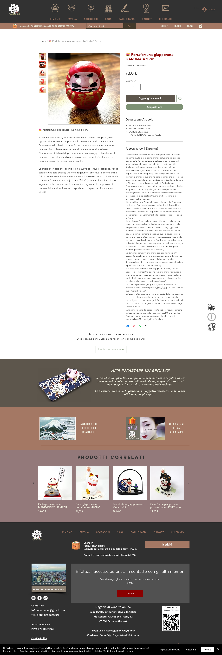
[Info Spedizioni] (211, 307)
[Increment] (138, 87)
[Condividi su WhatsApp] (140, 326)
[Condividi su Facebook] (128, 326)
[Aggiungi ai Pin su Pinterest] (134, 326)
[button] (190, 26)
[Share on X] (146, 326)
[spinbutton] (133, 87)
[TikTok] (45, 598)
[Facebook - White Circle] (39, 598)
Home (42, 40)
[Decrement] (128, 87)
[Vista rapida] (55, 483)
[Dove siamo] (211, 327)
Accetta (207, 649)
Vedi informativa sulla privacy (118, 651)
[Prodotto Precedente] (33, 483)
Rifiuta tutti (190, 649)
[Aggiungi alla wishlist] (179, 98)
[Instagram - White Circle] (33, 598)
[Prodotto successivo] (189, 483)
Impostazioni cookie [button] (170, 649)
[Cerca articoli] (129, 25)
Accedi (130, 593)
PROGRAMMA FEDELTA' (63, 26)
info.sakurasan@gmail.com (48, 610)
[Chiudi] (218, 649)
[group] (111, 490)
